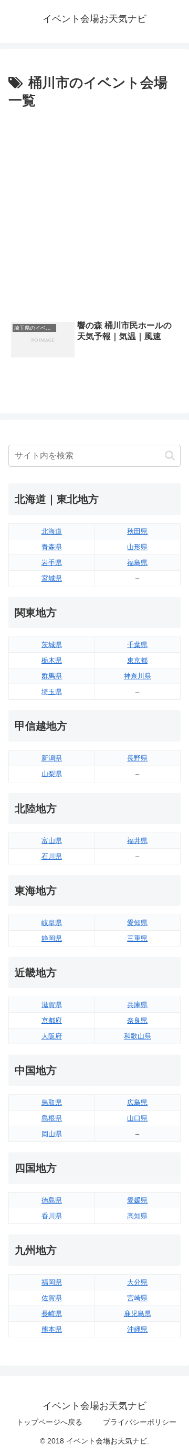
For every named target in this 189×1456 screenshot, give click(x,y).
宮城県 (51, 578)
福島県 (137, 563)
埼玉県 (51, 692)
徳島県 (51, 1200)
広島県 (137, 1102)
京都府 (51, 1020)
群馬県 (51, 676)
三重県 (137, 938)
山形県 (137, 547)
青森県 (51, 547)
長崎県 (51, 1314)
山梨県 (51, 774)
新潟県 (51, 758)
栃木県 (51, 660)
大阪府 (51, 1036)
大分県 (137, 1282)
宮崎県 (137, 1298)
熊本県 (51, 1329)
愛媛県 (137, 1200)
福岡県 (51, 1282)
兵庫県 (137, 1005)
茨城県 (51, 645)
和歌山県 (137, 1036)
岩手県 (51, 563)
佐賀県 (51, 1298)
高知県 (137, 1216)
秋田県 (137, 531)
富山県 (51, 841)
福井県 (137, 841)
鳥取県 (51, 1102)
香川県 (51, 1216)
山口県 (137, 1118)
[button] (170, 455)
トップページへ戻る (49, 1422)
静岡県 (51, 938)
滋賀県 (51, 1005)
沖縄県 (137, 1329)
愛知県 (137, 923)
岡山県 (51, 1134)
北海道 (51, 531)
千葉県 (137, 645)
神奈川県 (137, 676)
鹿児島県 (137, 1314)
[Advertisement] (94, 212)
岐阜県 (51, 923)
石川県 (51, 856)
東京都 (137, 660)
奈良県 (137, 1020)
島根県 (51, 1118)
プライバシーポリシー (139, 1422)
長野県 (137, 758)
